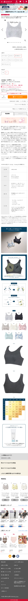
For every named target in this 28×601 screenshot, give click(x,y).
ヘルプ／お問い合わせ (19, 562)
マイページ (3, 584)
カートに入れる (17, 97)
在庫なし (5, 499)
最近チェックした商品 (6, 568)
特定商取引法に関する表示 (19, 586)
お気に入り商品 (4, 565)
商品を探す (3, 562)
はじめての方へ (17, 571)
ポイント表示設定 (5, 587)
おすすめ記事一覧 (5, 578)
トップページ (3, 4)
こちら (16, 596)
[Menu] (2, 2)
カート (2, 581)
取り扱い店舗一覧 (5, 574)
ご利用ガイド (4, 591)
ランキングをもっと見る (22, 505)
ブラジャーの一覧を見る (20, 104)
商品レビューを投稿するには (19, 108)
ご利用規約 (16, 574)
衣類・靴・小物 (11, 4)
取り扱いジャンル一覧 (6, 571)
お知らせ (16, 565)
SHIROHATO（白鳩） (6, 457)
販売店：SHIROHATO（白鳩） (20, 47)
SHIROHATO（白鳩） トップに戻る (18, 101)
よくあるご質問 (17, 568)
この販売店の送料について (20, 49)
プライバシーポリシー (19, 578)
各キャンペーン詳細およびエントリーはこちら (12, 86)
